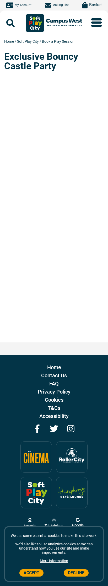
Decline (76, 572)
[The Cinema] (36, 457)
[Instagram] (71, 428)
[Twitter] (54, 428)
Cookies (54, 400)
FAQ (54, 383)
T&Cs (54, 408)
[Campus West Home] (64, 23)
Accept (31, 572)
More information (54, 561)
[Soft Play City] (35, 23)
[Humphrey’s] (72, 492)
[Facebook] (37, 428)
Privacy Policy (54, 392)
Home (9, 41)
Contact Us (54, 375)
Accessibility (54, 416)
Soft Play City (28, 41)
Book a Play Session (58, 41)
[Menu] (96, 22)
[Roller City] (72, 457)
